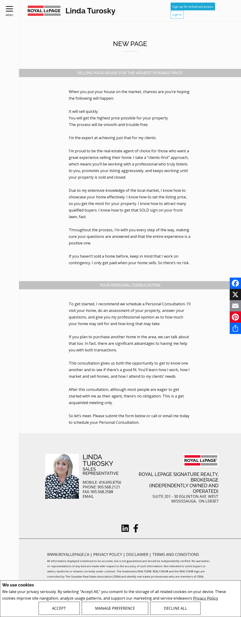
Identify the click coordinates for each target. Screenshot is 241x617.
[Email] (235, 305)
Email (88, 496)
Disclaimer (137, 554)
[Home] (44, 11)
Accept (59, 608)
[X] (235, 294)
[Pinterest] (235, 317)
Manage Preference (115, 608)
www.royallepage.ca (68, 554)
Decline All (175, 608)
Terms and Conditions (175, 554)
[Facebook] (235, 283)
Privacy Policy (205, 598)
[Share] (235, 328)
